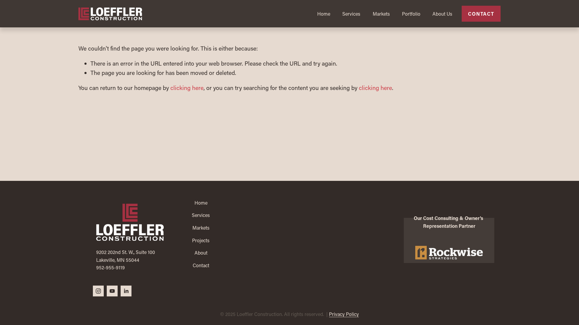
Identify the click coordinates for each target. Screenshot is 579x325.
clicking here (187, 87)
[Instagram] (98, 291)
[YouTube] (112, 291)
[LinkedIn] (126, 291)
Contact (481, 14)
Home (323, 14)
